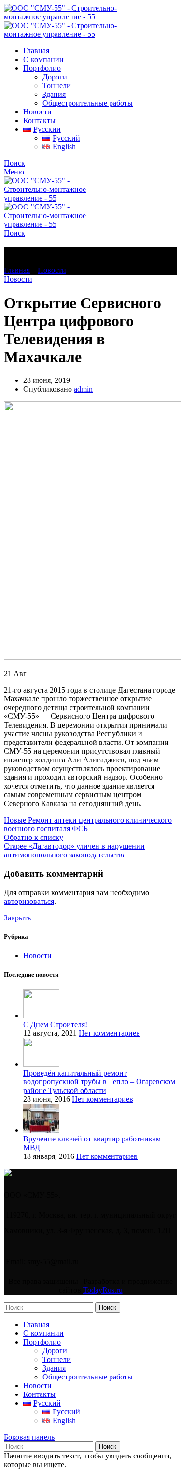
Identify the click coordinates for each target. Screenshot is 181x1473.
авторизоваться (29, 901)
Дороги (54, 77)
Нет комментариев (109, 1033)
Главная (17, 270)
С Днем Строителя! (55, 1024)
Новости (52, 270)
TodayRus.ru (103, 1290)
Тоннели (56, 85)
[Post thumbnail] (41, 1016)
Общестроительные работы (87, 103)
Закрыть (17, 918)
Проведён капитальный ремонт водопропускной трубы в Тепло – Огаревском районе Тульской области (99, 1081)
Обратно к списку (33, 837)
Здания (54, 94)
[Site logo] (63, 17)
